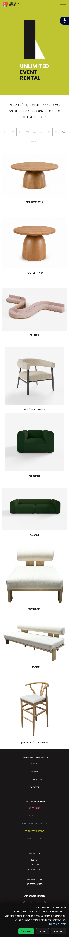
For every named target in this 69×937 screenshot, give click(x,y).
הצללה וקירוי (34, 816)
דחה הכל (58, 931)
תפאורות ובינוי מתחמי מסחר (34, 823)
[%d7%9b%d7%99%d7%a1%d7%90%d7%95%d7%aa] (56, 132)
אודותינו (34, 764)
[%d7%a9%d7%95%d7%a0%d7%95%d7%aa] (12, 132)
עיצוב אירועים (34, 808)
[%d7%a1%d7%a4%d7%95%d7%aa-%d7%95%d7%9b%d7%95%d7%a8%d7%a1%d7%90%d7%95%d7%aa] (41, 132)
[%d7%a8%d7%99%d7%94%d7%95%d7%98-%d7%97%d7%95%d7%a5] (34, 132)
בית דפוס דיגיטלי (34, 839)
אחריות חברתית (34, 779)
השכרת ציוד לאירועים (34, 831)
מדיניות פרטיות (57, 924)
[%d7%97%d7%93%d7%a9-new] (5, 132)
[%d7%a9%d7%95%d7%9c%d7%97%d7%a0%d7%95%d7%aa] (63, 132)
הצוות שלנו (34, 772)
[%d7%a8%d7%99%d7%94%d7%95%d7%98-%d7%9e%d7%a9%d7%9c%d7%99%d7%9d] (27, 132)
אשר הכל (26, 931)
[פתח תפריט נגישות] (64, 21)
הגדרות (42, 931)
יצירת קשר (34, 787)
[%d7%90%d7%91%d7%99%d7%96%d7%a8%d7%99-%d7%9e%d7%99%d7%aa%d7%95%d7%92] (20, 132)
